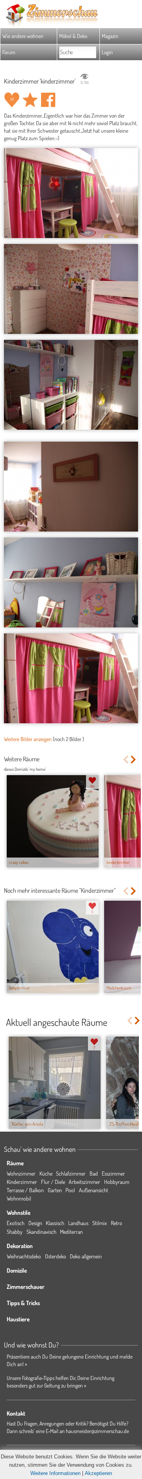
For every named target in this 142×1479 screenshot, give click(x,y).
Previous (125, 759)
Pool (70, 1190)
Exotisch (15, 1223)
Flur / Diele (53, 1181)
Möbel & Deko (73, 35)
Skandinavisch (41, 1231)
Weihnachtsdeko (24, 1256)
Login (107, 52)
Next (134, 759)
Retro (116, 1223)
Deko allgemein (86, 1256)
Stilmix (99, 1223)
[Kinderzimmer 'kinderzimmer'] (71, 193)
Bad (94, 1173)
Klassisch (55, 1223)
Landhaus (78, 1223)
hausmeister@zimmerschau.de (97, 1431)
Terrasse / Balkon (25, 1190)
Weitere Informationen (55, 1473)
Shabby (14, 1231)
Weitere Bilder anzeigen (28, 739)
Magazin (110, 35)
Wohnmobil (19, 1198)
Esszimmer (113, 1173)
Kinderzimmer (22, 1181)
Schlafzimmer (71, 1173)
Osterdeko (55, 1256)
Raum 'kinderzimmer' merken (30, 100)
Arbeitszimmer (84, 1181)
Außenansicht (93, 1190)
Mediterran (71, 1231)
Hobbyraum (116, 1181)
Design (35, 1223)
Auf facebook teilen (48, 100)
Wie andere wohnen (22, 35)
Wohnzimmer (21, 1173)
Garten (55, 1190)
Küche (45, 1173)
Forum (8, 52)
